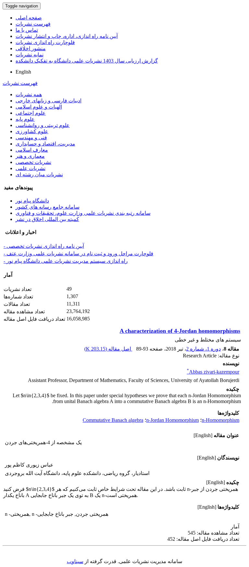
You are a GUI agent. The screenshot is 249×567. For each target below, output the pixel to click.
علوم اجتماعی (31, 113)
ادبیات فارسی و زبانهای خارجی (48, 100)
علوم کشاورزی (32, 131)
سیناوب (75, 561)
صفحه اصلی (29, 17)
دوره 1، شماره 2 (203, 349)
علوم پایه (25, 119)
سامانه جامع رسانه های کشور (47, 207)
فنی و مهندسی (31, 137)
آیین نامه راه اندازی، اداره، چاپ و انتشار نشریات (67, 36)
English (23, 72)
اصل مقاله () (108, 349)
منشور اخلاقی (31, 48)
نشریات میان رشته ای (39, 174)
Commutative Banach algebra (113, 420)
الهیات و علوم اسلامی (39, 107)
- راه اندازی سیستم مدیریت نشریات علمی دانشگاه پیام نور (66, 261)
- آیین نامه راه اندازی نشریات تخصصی (44, 246)
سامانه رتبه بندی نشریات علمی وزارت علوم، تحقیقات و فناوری (83, 213)
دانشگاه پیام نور (32, 200)
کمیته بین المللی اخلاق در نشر (47, 219)
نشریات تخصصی (33, 162)
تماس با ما (27, 30)
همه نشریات (29, 94)
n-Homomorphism (220, 420)
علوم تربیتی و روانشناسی (43, 125)
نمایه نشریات (29, 54)
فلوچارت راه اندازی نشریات (45, 42)
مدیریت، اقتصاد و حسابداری (45, 143)
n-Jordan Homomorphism (172, 420)
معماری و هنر (30, 156)
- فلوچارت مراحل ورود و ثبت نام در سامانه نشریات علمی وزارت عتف (78, 253)
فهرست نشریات (33, 24)
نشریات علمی (30, 168)
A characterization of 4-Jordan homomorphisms (180, 331)
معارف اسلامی (32, 150)
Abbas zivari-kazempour (213, 372)
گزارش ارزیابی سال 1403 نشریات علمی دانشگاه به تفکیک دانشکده (87, 61)
